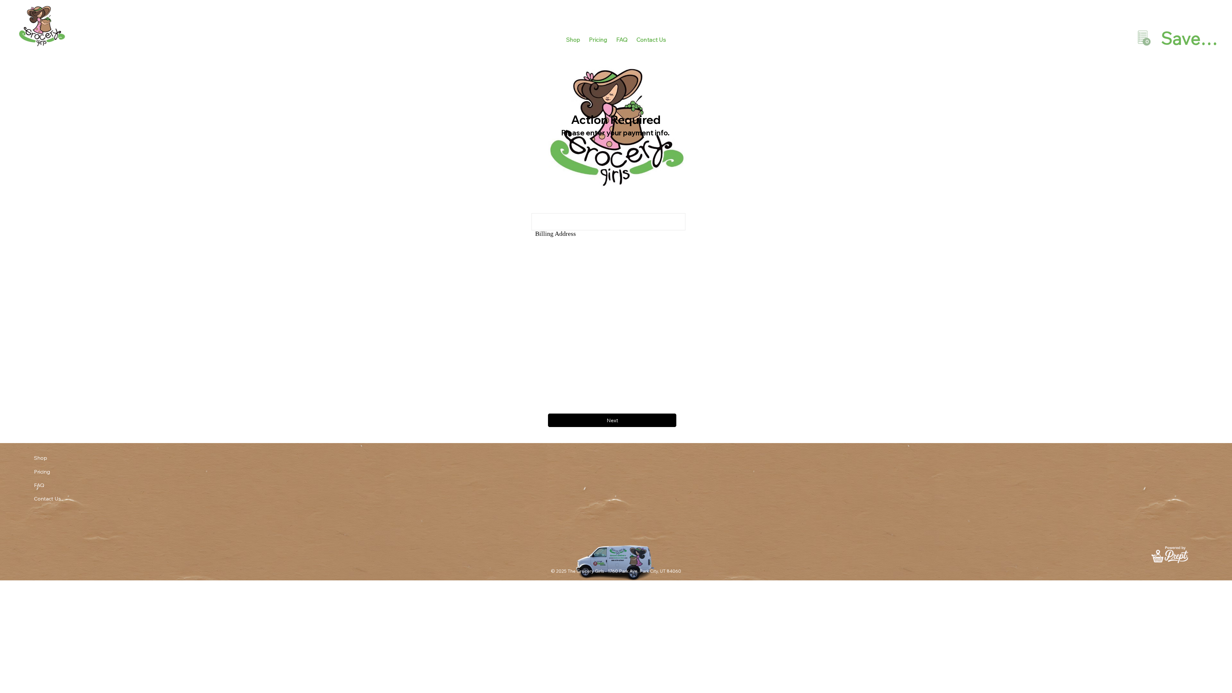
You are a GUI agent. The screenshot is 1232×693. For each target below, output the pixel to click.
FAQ (39, 485)
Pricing (42, 471)
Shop (40, 458)
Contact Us (47, 498)
